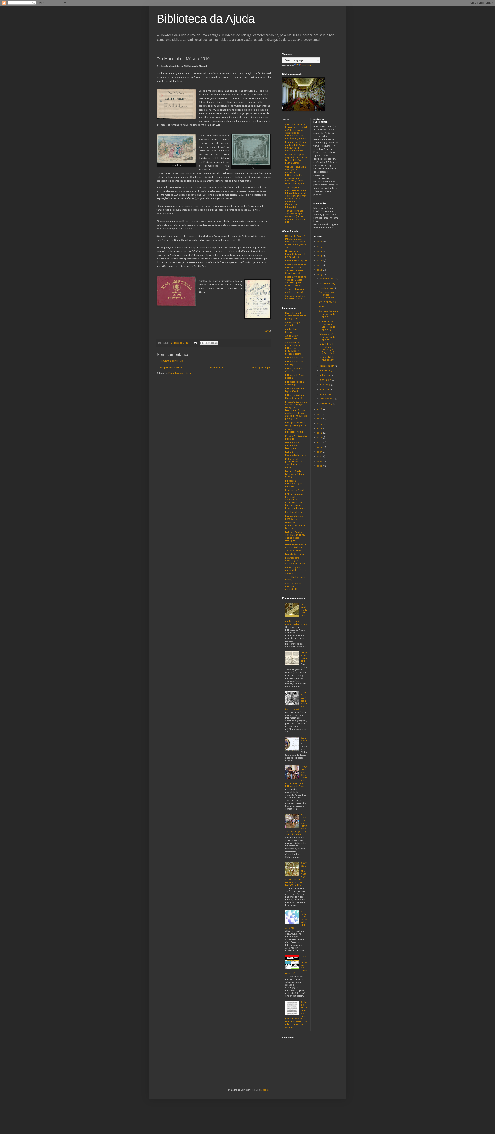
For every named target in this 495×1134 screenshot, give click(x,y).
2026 (319, 241)
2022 (319, 260)
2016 (319, 419)
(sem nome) (304, 739)
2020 (320, 270)
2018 (319, 409)
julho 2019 (325, 375)
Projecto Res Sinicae (295, 554)
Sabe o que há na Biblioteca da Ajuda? (327, 337)
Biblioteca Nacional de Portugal (294, 383)
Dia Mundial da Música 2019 (326, 358)
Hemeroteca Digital (294, 490)
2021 (319, 265)
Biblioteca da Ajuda (206, 18)
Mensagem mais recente (170, 367)
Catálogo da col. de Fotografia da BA (295, 297)
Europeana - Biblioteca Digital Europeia (293, 484)
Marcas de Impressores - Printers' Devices (296, 525)
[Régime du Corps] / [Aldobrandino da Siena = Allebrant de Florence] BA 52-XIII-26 (295, 242)
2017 (319, 414)
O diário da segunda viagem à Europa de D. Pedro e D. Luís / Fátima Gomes (296, 158)
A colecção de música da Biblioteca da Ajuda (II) (327, 325)
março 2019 (326, 394)
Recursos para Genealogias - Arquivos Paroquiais (295, 561)
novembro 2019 (328, 283)
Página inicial (216, 367)
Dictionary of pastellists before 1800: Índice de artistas (293, 463)
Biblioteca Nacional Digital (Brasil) (294, 389)
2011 (319, 442)
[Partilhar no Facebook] (212, 343)
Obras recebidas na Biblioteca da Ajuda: (328, 314)
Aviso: (322, 306)
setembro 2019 (327, 366)
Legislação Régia (293, 512)
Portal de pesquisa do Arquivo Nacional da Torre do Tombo (295, 547)
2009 (320, 452)
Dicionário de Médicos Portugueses (295, 453)
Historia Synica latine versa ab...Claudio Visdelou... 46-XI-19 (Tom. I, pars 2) (295, 269)
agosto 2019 (326, 370)
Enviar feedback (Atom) (179, 373)
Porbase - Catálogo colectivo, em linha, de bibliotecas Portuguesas (295, 536)
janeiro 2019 (326, 403)
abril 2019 (325, 389)
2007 (320, 461)
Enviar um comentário (172, 361)
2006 (320, 466)
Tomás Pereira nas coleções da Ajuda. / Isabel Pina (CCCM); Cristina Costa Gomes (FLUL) (295, 216)
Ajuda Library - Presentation (292, 337)
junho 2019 (326, 380)
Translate (306, 65)
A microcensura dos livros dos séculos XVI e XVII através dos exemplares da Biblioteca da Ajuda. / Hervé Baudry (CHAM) (296, 131)
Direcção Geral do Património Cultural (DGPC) (294, 474)
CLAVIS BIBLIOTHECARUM (294, 430)
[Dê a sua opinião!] (205, 343)
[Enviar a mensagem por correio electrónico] (195, 343)
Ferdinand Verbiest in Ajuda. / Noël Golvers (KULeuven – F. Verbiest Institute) (295, 146)
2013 (319, 433)
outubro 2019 (327, 288)
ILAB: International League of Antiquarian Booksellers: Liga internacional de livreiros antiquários (295, 501)
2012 (319, 437)
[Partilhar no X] (209, 343)
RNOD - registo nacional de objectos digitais (295, 570)
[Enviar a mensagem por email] (201, 343)
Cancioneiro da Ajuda (296, 260)
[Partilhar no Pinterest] (216, 343)
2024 (319, 251)
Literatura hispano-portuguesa (294, 517)
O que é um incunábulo (304, 656)
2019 (319, 274)
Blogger (264, 1090)
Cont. (267, 330)
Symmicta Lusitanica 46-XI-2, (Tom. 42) (295, 290)
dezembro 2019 (327, 278)
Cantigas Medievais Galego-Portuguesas (295, 424)
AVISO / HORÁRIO (327, 302)
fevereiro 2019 (327, 398)
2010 (320, 447)
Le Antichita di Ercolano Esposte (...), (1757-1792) (326, 348)
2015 (320, 423)
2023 (319, 255)
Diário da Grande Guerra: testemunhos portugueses (295, 316)
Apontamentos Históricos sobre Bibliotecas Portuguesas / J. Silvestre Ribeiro (293, 348)
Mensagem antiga (261, 367)
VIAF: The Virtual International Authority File (293, 586)
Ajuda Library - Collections (292, 324)
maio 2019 (325, 384)
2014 (319, 428)
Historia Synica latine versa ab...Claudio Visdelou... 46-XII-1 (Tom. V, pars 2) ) (295, 281)
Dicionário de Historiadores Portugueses (292, 446)
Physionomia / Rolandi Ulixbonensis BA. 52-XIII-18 (295, 254)
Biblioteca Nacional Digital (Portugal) (294, 396)
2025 (320, 246)
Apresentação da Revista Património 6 (327, 295)
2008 (320, 456)
